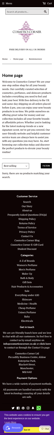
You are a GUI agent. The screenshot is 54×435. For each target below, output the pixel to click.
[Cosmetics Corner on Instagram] (28, 408)
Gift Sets (27, 282)
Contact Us (27, 236)
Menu (9, 3)
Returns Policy (27, 223)
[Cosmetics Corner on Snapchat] (33, 408)
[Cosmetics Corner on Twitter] (13, 408)
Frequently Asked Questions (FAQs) (27, 215)
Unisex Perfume (27, 312)
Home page (18, 59)
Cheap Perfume (27, 308)
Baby (27, 316)
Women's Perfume (27, 265)
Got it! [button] (27, 430)
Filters (46, 166)
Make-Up (27, 274)
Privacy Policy (27, 232)
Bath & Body (27, 278)
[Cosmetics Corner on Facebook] (18, 408)
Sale (27, 291)
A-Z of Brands (27, 261)
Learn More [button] (10, 422)
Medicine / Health (27, 304)
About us (27, 210)
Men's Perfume (27, 269)
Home (5, 59)
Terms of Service (27, 227)
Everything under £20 (27, 295)
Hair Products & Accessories (27, 286)
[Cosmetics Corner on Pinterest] (23, 408)
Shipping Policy (27, 219)
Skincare (27, 299)
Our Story (27, 206)
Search (27, 202)
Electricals (27, 321)
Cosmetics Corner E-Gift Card (27, 245)
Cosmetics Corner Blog (27, 240)
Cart (49, 3)
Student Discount (27, 249)
